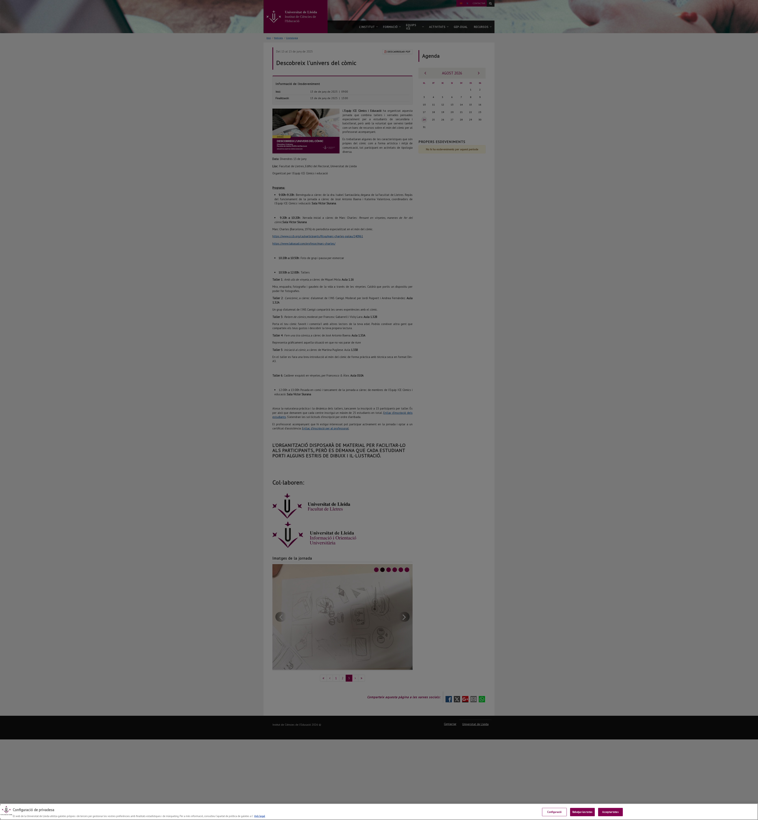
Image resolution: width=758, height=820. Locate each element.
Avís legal (259, 816)
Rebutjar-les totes (582, 811)
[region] (379, 811)
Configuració (554, 811)
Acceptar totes (610, 811)
